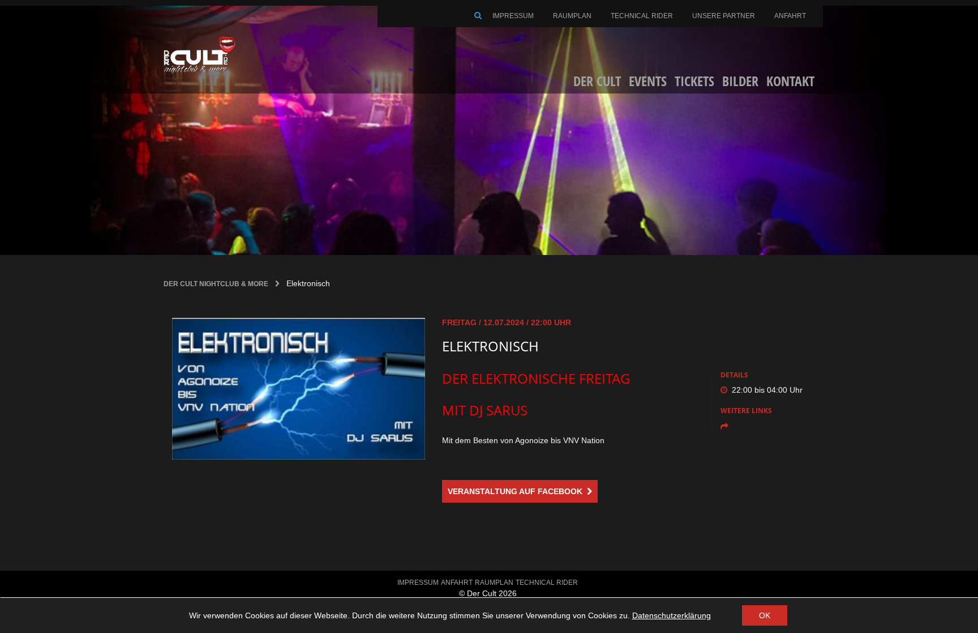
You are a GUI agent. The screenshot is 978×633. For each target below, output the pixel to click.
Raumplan (572, 16)
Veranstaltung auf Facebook (517, 491)
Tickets (694, 80)
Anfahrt (790, 16)
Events (648, 80)
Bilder (740, 80)
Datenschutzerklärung (671, 615)
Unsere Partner (723, 16)
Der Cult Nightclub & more (216, 284)
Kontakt (790, 80)
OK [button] (764, 615)
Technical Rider (642, 16)
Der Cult (597, 80)
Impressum (513, 16)
